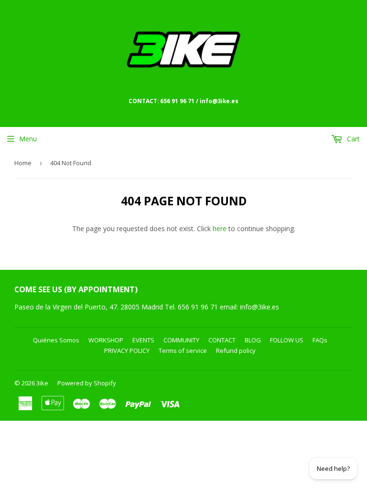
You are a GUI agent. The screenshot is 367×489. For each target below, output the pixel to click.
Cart (352, 138)
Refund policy (236, 350)
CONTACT (222, 340)
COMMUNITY (181, 340)
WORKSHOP (105, 340)
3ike (42, 383)
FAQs (320, 340)
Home (23, 163)
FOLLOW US (286, 340)
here (220, 228)
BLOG (253, 340)
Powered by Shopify (86, 383)
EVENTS (143, 340)
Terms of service (183, 350)
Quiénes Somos (56, 340)
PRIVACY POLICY (127, 350)
